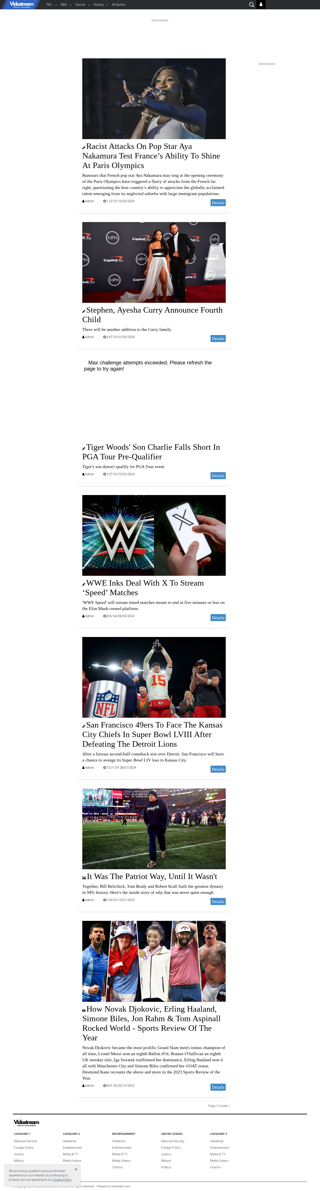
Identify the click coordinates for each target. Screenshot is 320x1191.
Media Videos (72, 1160)
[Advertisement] (160, 31)
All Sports (118, 4)
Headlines (69, 1141)
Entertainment (72, 1147)
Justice (19, 1154)
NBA (64, 4)
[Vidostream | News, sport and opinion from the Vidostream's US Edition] (41, 1123)
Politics (166, 1167)
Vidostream (22, 4)
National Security (25, 1141)
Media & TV (70, 1154)
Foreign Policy (24, 1147)
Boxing (98, 4)
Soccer (80, 4)
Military (19, 1160)
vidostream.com (120, 1186)
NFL (49, 4)
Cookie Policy (62, 1179)
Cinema (117, 1167)
